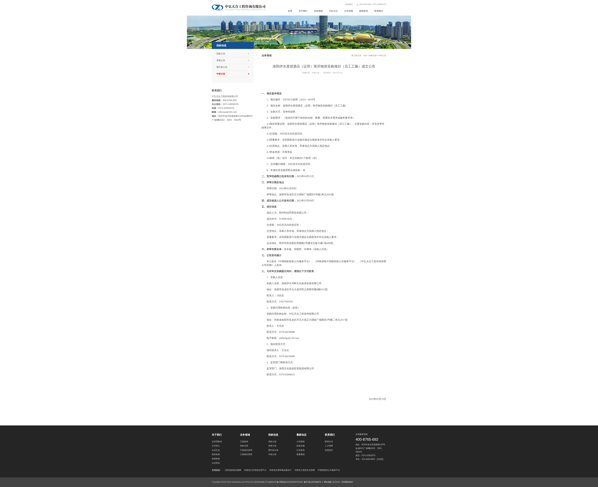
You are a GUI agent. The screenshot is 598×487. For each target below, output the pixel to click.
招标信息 (373, 55)
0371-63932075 (368, 455)
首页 (365, 55)
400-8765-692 (367, 439)
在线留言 (349, 4)
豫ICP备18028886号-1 (313, 482)
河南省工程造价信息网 (304, 470)
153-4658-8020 (368, 459)
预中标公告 (221, 67)
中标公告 (382, 55)
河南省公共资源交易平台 (255, 470)
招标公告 (220, 53)
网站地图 (327, 482)
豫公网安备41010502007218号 (289, 482)
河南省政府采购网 (233, 470)
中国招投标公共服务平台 (329, 470)
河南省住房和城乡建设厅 (280, 470)
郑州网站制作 (347, 482)
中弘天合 (366, 261)
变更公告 (220, 60)
